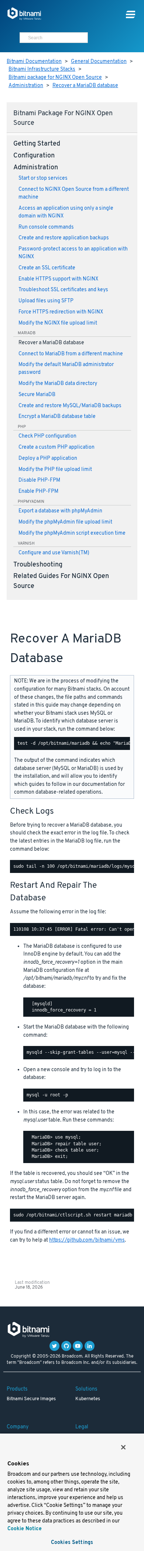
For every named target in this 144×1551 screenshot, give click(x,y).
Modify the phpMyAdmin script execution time (72, 533)
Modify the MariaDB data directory (57, 384)
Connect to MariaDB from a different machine (70, 354)
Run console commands (46, 227)
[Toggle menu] (130, 15)
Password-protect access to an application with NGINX (73, 253)
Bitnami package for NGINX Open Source (55, 77)
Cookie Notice (24, 1529)
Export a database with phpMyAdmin (60, 511)
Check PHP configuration (47, 436)
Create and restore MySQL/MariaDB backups (69, 406)
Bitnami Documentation (34, 61)
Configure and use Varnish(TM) (53, 553)
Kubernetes (87, 1399)
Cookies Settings (72, 1543)
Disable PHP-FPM (39, 480)
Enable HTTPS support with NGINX (58, 279)
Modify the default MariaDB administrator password (66, 369)
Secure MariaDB (36, 395)
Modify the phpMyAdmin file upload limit (65, 522)
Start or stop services (43, 178)
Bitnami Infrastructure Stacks (41, 69)
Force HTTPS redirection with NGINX (60, 312)
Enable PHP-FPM (38, 491)
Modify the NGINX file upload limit (57, 323)
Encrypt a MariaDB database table (57, 417)
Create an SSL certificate (46, 268)
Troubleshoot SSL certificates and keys (63, 290)
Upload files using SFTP (45, 301)
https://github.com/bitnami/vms (87, 1240)
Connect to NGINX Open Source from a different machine (73, 193)
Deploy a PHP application (47, 458)
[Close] (123, 1447)
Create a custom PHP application (56, 447)
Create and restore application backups (63, 238)
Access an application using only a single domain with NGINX (65, 212)
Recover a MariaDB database (85, 85)
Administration (25, 85)
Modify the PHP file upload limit (55, 469)
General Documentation (99, 61)
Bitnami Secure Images (31, 1399)
